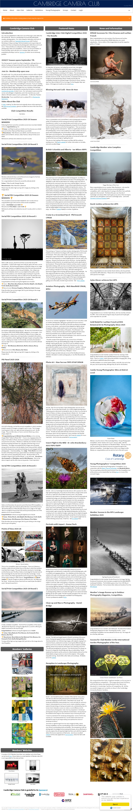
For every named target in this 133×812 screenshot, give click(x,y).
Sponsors (43, 790)
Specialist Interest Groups (22, 41)
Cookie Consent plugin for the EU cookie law (115, 808)
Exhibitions (39, 10)
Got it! (115, 804)
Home (5, 10)
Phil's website (80, 280)
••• (128, 10)
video (4, 104)
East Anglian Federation (34, 809)
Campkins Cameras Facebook (98, 198)
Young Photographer (53, 10)
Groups (65, 10)
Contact (73, 10)
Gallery (102, 358)
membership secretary (8, 91)
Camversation (73, 437)
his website (75, 518)
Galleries (29, 10)
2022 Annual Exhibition (10, 106)
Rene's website (61, 142)
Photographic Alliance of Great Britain (16, 809)
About (12, 10)
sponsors (22, 52)
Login (81, 10)
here (10, 756)
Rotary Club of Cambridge (109, 468)
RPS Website (93, 556)
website (59, 209)
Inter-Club (20, 10)
